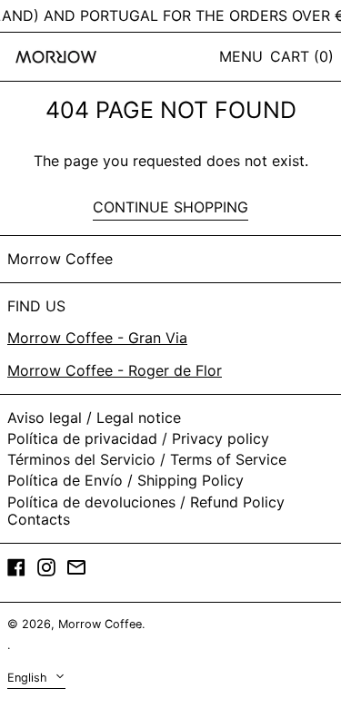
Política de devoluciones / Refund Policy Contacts (146, 510)
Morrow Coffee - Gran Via (97, 338)
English (29, 677)
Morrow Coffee (60, 259)
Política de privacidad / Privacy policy (138, 438)
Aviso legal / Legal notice (94, 417)
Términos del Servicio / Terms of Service (146, 459)
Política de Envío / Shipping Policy (125, 480)
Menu (241, 56)
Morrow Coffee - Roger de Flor (114, 370)
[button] (302, 57)
